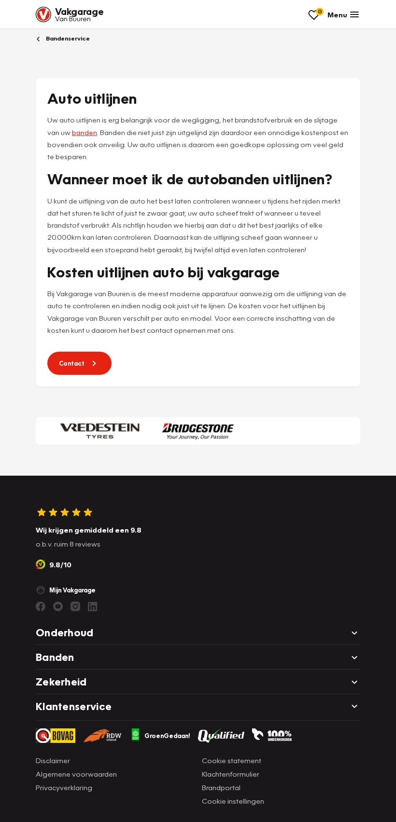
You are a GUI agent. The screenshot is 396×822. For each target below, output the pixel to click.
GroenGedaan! (167, 736)
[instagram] (75, 606)
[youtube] (58, 606)
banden (84, 132)
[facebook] (40, 606)
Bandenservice (67, 38)
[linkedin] (93, 606)
